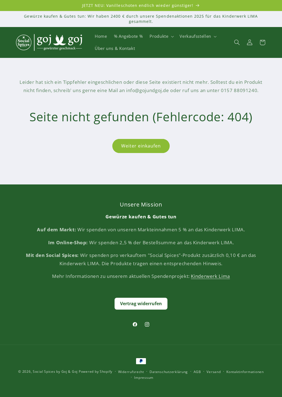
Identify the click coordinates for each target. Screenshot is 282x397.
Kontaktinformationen (245, 372)
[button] (161, 36)
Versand (214, 372)
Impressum (143, 377)
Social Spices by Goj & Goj (55, 371)
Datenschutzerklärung (169, 372)
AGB (197, 372)
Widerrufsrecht (131, 372)
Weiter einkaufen (141, 146)
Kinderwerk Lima (210, 276)
